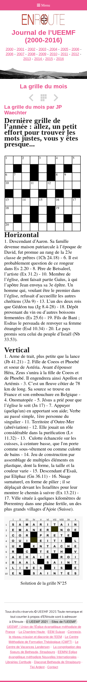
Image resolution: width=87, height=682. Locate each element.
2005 (64, 49)
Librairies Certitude (18, 662)
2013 (27, 59)
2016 (60, 59)
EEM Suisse (56, 631)
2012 (75, 54)
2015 (49, 59)
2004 (53, 49)
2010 (53, 54)
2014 (38, 59)
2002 (31, 49)
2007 (20, 54)
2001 (20, 49)
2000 (9, 49)
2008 (31, 54)
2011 (64, 54)
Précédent (32, 97)
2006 (75, 49)
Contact (52, 667)
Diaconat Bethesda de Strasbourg (57, 662)
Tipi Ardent (37, 667)
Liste (43, 97)
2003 (42, 49)
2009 (42, 54)
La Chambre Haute (32, 631)
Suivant (54, 97)
